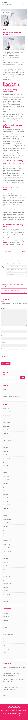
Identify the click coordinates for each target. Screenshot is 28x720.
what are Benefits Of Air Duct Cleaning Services (15, 275)
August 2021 (6, 555)
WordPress (13, 715)
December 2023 (7, 465)
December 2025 (7, 412)
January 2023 (6, 505)
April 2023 (5, 494)
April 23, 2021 (6, 29)
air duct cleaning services (12, 260)
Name (2, 328)
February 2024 (6, 458)
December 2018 (7, 598)
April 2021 (5, 569)
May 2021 (5, 565)
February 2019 (6, 594)
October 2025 (6, 419)
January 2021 (6, 580)
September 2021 (7, 551)
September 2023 (7, 476)
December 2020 (7, 583)
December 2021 (7, 540)
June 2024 (5, 451)
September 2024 (7, 440)
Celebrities (6, 616)
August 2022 (6, 522)
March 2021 (6, 572)
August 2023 (6, 480)
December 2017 (7, 601)
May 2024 (5, 454)
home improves (20, 166)
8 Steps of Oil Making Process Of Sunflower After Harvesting (15, 291)
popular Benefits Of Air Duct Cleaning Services (14, 270)
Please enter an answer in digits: (8, 353)
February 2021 (6, 576)
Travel (4, 652)
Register (5, 393)
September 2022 (7, 519)
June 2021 (5, 562)
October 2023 (6, 472)
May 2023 (5, 490)
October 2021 (6, 547)
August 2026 (6, 408)
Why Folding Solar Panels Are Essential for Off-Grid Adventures (13, 680)
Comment (3, 308)
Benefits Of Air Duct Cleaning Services (15, 263)
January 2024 (6, 462)
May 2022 (5, 533)
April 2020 (5, 590)
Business (5, 613)
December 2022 (7, 508)
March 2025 (6, 433)
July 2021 (5, 558)
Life (4, 638)
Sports (5, 645)
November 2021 (7, 544)
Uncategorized (6, 656)
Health (5, 631)
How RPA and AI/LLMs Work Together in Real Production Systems (14, 669)
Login (4, 389)
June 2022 (5, 530)
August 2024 (6, 444)
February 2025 (6, 437)
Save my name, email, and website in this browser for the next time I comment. (14, 350)
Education (5, 620)
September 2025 (7, 422)
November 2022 (7, 512)
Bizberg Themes (14, 716)
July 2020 (5, 587)
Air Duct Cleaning (10, 258)
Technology (6, 649)
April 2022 (5, 537)
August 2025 (6, 426)
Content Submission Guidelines (11, 396)
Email (2, 335)
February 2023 (6, 501)
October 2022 (6, 515)
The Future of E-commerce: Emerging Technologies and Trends (12, 674)
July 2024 (5, 447)
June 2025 (5, 429)
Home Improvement (8, 634)
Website (3, 342)
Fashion (5, 627)
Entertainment (6, 624)
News (4, 641)
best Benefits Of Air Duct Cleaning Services (15, 266)
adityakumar (8, 251)
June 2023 (5, 487)
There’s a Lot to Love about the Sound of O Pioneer (13, 694)
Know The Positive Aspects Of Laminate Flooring (12, 285)
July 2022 (5, 526)
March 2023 (6, 497)
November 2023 (7, 469)
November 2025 (7, 415)
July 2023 (5, 483)
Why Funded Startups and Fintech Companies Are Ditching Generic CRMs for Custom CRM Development (13, 687)
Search (5, 373)
